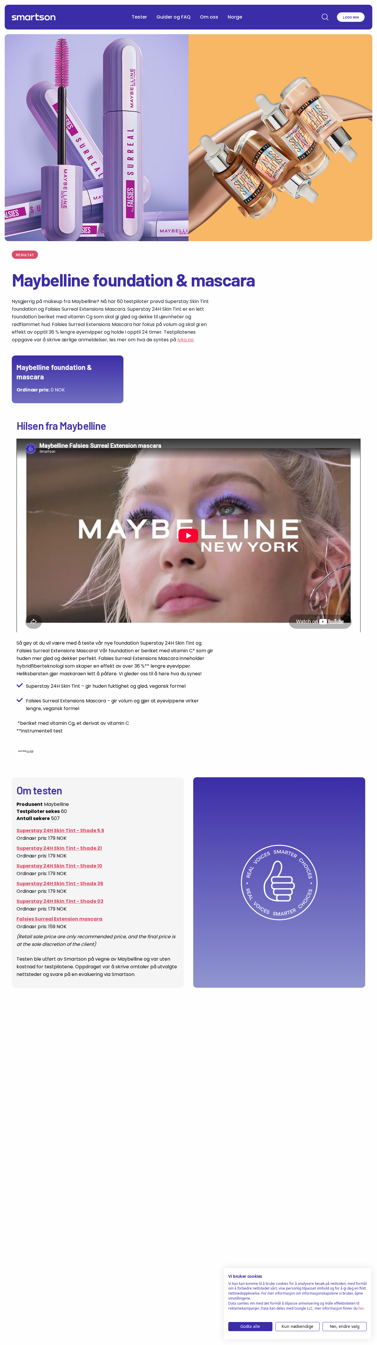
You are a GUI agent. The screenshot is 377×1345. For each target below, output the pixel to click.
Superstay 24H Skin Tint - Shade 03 (59, 901)
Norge (235, 17)
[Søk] (325, 17)
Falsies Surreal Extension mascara (59, 919)
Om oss (209, 17)
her (360, 1308)
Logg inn (351, 17)
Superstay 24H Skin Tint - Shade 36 (59, 883)
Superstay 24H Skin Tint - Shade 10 (59, 865)
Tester (139, 17)
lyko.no (185, 339)
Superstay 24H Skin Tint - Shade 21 (59, 848)
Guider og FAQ (173, 17)
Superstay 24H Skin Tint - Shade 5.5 (60, 830)
